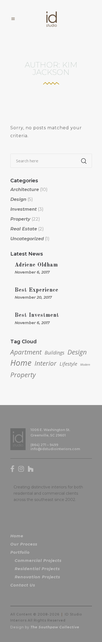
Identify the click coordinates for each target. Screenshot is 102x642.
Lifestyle (68, 363)
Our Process (23, 544)
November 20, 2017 (33, 297)
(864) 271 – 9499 (44, 445)
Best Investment (37, 315)
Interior (46, 363)
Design (18, 199)
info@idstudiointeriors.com (55, 449)
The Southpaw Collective (54, 627)
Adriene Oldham (36, 265)
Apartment (26, 352)
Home (21, 363)
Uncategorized (27, 238)
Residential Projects (37, 568)
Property (20, 219)
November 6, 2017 (32, 272)
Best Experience (36, 290)
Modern (85, 365)
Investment (23, 209)
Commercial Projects (38, 560)
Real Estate (23, 228)
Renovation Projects (37, 576)
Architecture (24, 189)
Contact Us (22, 585)
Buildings (54, 352)
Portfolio (20, 552)
